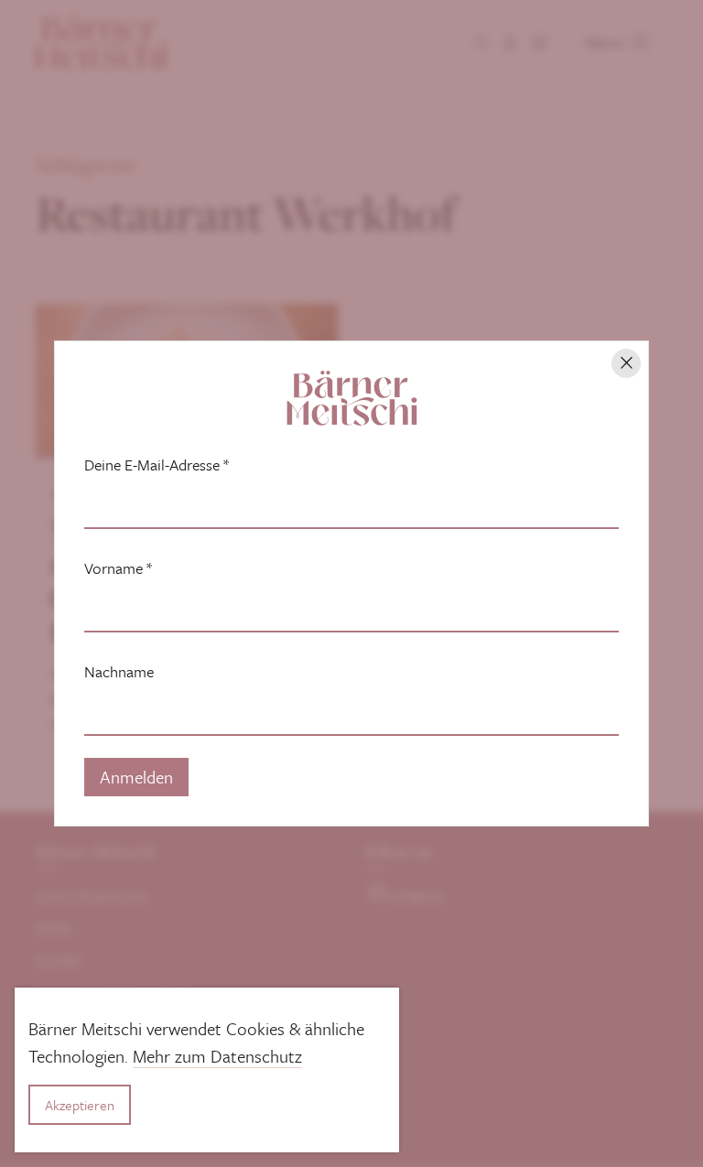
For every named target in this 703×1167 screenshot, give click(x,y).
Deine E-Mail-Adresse (156, 465)
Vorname (118, 568)
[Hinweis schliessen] (626, 363)
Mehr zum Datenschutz (217, 1055)
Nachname (119, 672)
